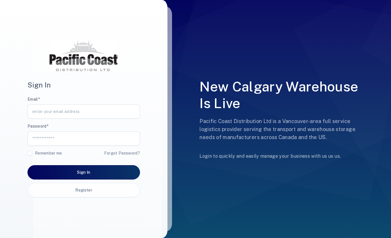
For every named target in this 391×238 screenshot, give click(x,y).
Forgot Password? (122, 153)
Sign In (83, 172)
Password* (37, 126)
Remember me (48, 153)
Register (83, 190)
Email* (33, 99)
